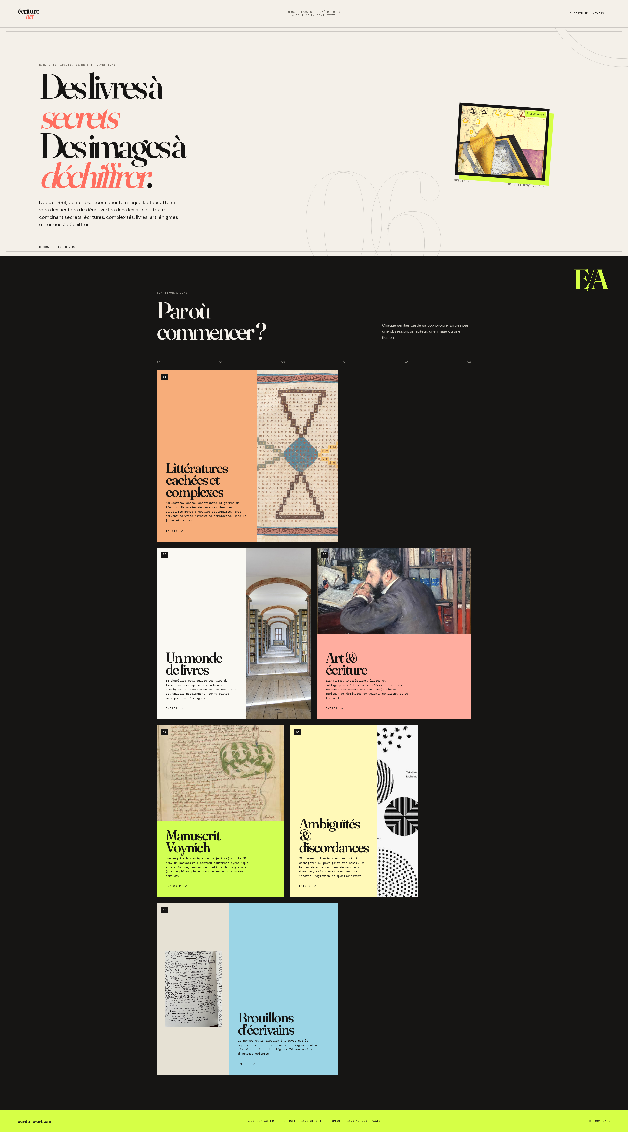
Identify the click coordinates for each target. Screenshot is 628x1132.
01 (159, 362)
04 (345, 362)
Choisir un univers (590, 12)
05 (407, 362)
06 (469, 362)
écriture (28, 13)
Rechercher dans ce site (302, 1121)
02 (221, 362)
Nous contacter (260, 1121)
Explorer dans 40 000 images (355, 1121)
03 (283, 362)
